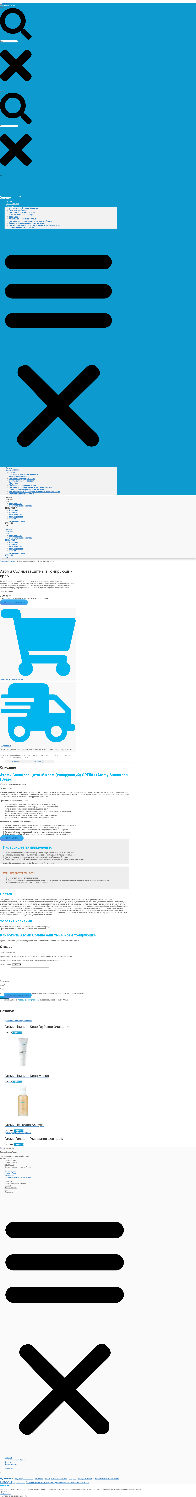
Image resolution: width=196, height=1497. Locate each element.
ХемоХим (8, 497)
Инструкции (10, 206)
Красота (8, 502)
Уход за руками (16, 517)
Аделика (6, 1478)
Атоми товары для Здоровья (16, 1183)
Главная (3, 561)
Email (3, 989)
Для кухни (38, 1479)
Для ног (12, 519)
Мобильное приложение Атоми (22, 219)
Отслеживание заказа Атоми (21, 227)
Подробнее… (5, 1494)
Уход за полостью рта (18, 514)
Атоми (25, 758)
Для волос (13, 510)
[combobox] (9, 41)
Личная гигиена (11, 508)
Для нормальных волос (55, 1478)
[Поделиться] (5, 1485)
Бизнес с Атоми (11, 1163)
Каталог (9, 202)
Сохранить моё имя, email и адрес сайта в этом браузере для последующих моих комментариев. (44, 993)
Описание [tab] (14, 761)
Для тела (13, 512)
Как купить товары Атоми (12, 679)
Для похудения (72, 1479)
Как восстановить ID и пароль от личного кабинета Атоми (34, 225)
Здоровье (9, 499)
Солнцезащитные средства (40, 755)
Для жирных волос (27, 1479)
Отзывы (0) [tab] (39, 761)
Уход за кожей (15, 504)
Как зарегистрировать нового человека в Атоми (30, 221)
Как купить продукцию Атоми (22, 212)
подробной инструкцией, (28, 1000)
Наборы (6, 1482)
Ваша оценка (6, 964)
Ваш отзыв (5, 981)
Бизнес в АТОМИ (12, 204)
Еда (6, 525)
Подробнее (17, 1032)
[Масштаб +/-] (1, 1485)
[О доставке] (38, 741)
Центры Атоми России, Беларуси (23, 208)
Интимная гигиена (17, 521)
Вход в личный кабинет (19, 210)
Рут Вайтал (72, 1483)
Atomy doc (13, 217)
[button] (58, 347)
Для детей (18, 1479)
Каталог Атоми (10, 1160)
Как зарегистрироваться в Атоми (18, 1167)
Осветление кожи (36, 1482)
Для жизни (9, 523)
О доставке (6, 746)
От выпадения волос (57, 1482)
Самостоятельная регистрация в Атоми (26, 223)
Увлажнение (83, 1482)
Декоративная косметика (20, 506)
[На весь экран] (3, 1485)
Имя (2, 985)
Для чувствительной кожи (106, 1478)
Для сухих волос (84, 1479)
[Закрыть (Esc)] (8, 1485)
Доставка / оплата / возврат (21, 214)
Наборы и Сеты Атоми (18, 1483)
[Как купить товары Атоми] (38, 675)
